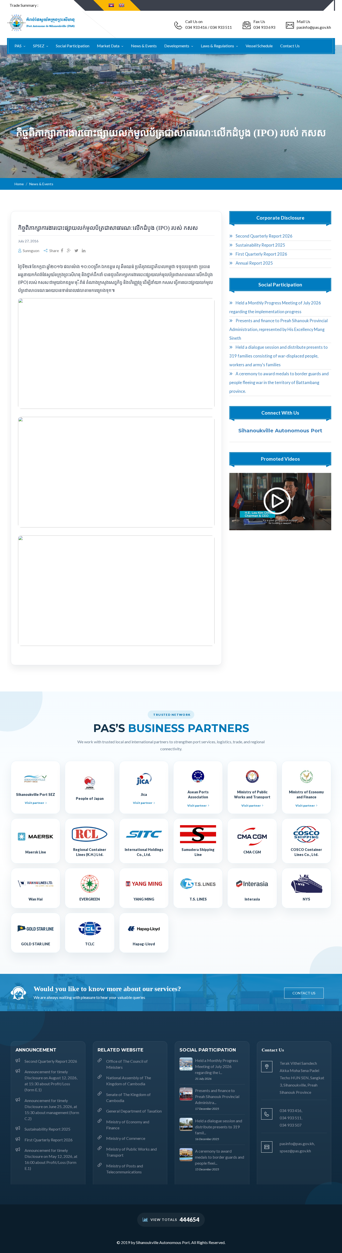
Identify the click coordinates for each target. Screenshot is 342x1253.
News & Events (144, 45)
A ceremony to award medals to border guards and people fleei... (219, 1157)
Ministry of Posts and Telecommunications (124, 1168)
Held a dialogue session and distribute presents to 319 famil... (218, 1126)
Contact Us (290, 45)
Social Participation (72, 45)
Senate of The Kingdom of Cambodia (128, 1097)
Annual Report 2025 (254, 263)
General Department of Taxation (134, 1111)
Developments (177, 45)
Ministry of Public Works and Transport (131, 1152)
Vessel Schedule (259, 45)
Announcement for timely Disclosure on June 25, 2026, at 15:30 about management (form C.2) (52, 1109)
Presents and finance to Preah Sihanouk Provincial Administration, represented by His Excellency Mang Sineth (278, 329)
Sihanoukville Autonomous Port (280, 431)
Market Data (108, 45)
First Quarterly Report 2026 (261, 254)
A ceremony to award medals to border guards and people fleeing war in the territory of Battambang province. (279, 382)
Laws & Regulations (218, 45)
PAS (18, 45)
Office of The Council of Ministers (127, 1064)
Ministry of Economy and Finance (127, 1124)
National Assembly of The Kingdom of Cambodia (128, 1080)
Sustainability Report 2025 (260, 245)
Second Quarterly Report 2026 (263, 236)
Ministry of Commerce (125, 1138)
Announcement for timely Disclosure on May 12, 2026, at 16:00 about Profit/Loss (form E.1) (51, 1159)
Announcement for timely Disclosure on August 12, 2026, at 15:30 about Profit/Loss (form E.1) (51, 1080)
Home (19, 184)
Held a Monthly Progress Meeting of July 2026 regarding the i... (216, 1066)
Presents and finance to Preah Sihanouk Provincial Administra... (217, 1096)
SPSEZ (39, 45)
